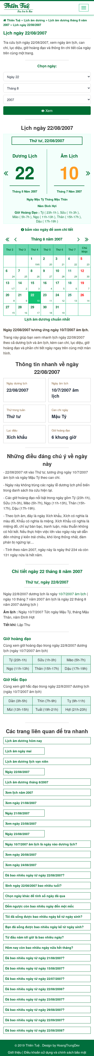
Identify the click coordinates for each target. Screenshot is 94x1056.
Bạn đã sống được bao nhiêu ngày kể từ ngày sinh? (44, 927)
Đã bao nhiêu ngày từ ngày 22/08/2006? (34, 989)
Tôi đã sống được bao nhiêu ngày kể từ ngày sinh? (43, 916)
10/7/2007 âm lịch (72, 593)
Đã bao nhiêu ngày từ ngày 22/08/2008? (34, 1030)
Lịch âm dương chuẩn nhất (47, 319)
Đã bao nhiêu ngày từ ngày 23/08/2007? (34, 999)
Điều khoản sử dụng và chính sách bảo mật (55, 1052)
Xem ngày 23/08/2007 (21, 823)
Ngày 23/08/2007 (17, 834)
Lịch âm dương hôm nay (23, 740)
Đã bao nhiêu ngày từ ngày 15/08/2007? (34, 968)
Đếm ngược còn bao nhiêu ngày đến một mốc (39, 906)
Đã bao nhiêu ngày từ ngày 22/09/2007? (34, 1020)
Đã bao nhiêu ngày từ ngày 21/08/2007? (34, 958)
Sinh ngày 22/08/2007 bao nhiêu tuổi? (33, 885)
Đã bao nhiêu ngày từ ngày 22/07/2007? (34, 978)
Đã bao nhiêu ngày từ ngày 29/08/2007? (34, 1009)
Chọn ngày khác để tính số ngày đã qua (35, 896)
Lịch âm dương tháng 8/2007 (26, 782)
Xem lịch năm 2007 (19, 792)
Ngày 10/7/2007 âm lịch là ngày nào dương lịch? (41, 844)
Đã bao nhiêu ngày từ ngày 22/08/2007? (34, 875)
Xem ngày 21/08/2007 (21, 803)
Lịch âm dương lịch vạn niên (26, 761)
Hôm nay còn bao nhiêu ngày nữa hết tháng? (39, 947)
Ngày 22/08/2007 (17, 772)
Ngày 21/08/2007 (17, 813)
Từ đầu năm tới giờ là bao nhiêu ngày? (34, 937)
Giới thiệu (14, 1052)
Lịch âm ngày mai (18, 751)
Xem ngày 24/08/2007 (21, 865)
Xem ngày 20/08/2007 (21, 854)
